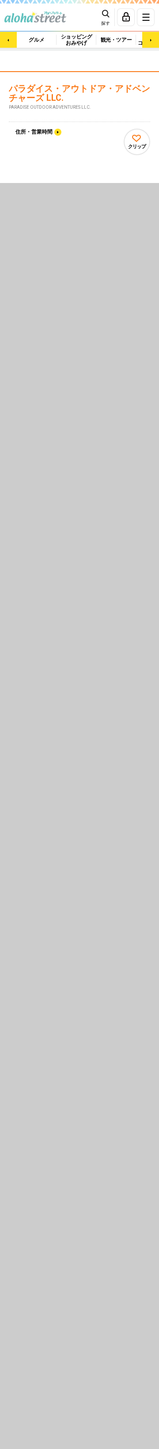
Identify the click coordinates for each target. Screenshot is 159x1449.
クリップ (137, 146)
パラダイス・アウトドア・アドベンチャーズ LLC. (79, 93)
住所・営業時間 (34, 132)
